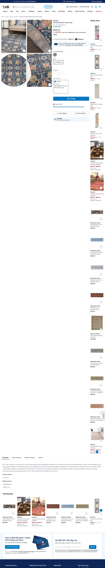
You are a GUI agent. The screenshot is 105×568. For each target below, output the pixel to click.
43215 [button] (62, 87)
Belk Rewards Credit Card (38, 565)
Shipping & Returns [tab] (29, 457)
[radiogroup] (71, 62)
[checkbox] (54, 32)
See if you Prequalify (77, 45)
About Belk (57, 565)
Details (55, 34)
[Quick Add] (101, 40)
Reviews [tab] (40, 457)
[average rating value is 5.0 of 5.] (56, 27)
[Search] (13, 7)
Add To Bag (71, 99)
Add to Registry (63, 113)
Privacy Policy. (87, 550)
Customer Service (11, 565)
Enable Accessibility (97, 1)
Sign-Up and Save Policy (74, 550)
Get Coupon (32, 1)
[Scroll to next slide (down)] (97, 451)
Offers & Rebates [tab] (16, 457)
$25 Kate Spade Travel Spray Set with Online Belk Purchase (68, 106)
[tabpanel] (52, 476)
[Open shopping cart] (100, 7)
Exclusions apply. (94, 550)
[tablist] (52, 458)
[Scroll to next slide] (101, 510)
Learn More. (68, 45)
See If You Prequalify (12, 547)
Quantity (55, 70)
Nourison (55, 20)
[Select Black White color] (55, 54)
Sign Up (92, 547)
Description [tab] (5, 457)
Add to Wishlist (81, 113)
